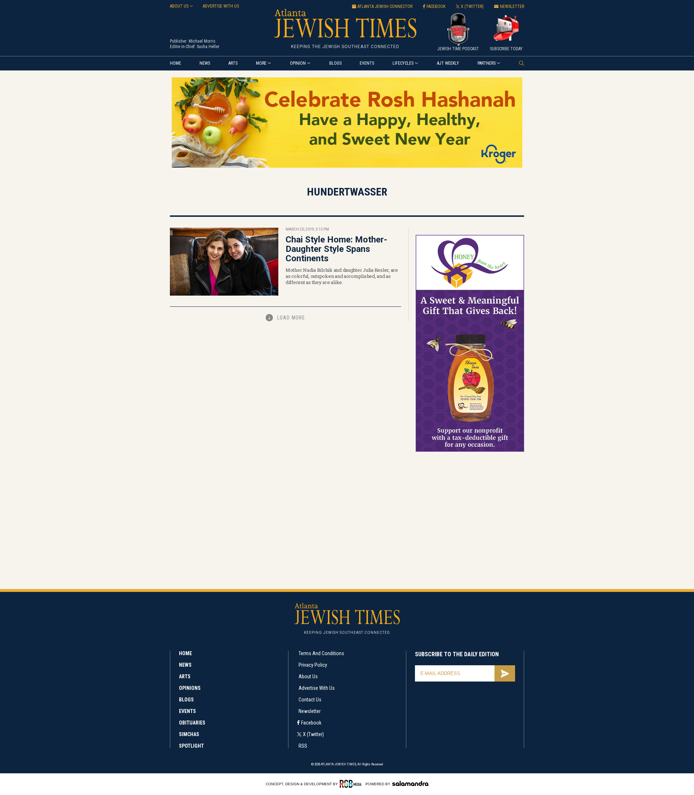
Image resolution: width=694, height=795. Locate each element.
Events (367, 63)
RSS (303, 746)
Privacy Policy (313, 665)
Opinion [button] (298, 63)
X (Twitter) (313, 734)
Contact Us (310, 699)
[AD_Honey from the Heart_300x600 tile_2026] (470, 450)
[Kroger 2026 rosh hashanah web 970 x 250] (347, 166)
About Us (308, 676)
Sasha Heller (208, 46)
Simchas (189, 734)
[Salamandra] (410, 783)
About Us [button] (179, 6)
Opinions (190, 688)
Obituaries (192, 723)
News (205, 63)
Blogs (335, 63)
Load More (291, 318)
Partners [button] (486, 63)
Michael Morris (202, 41)
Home (175, 63)
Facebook (311, 723)
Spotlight (191, 746)
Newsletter (310, 711)
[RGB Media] (352, 784)
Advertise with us (221, 6)
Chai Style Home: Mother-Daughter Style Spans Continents (336, 249)
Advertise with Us (317, 688)
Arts (232, 63)
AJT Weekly (448, 63)
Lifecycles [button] (403, 63)
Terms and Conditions (321, 653)
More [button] (261, 63)
